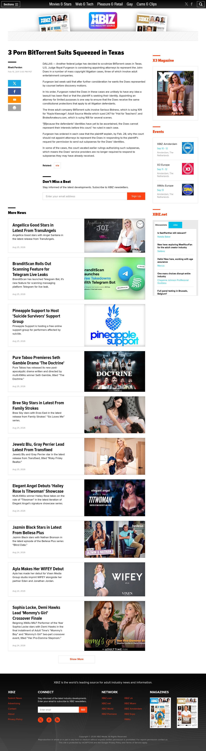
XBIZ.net (160, 214)
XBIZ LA (128, 698)
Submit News (15, 698)
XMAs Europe (165, 185)
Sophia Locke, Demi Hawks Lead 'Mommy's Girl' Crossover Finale (36, 612)
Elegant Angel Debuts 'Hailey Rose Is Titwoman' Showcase (38, 488)
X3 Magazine (163, 60)
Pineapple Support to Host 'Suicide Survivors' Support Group (36, 316)
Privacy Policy (15, 719)
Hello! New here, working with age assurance (175, 260)
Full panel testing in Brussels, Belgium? (172, 292)
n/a (57, 165)
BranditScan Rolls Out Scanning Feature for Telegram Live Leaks (32, 269)
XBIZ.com (107, 698)
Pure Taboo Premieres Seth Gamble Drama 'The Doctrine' (38, 360)
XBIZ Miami (130, 703)
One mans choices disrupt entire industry (173, 275)
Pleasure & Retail (110, 4)
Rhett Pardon (15, 67)
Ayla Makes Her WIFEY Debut (38, 568)
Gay (130, 4)
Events (158, 132)
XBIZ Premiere (109, 714)
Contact (12, 708)
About (11, 714)
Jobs (175, 224)
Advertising (14, 703)
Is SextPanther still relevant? (171, 233)
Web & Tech (84, 4)
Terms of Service (134, 742)
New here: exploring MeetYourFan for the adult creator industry (174, 246)
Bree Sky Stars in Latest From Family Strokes (38, 405)
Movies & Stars (60, 4)
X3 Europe (163, 165)
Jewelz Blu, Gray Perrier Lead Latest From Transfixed (38, 447)
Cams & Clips (147, 4)
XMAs (127, 719)
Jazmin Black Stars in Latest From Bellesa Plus (37, 530)
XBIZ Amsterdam (167, 144)
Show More (77, 659)
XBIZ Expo (129, 714)
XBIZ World (107, 708)
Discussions (161, 224)
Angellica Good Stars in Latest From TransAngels (34, 228)
